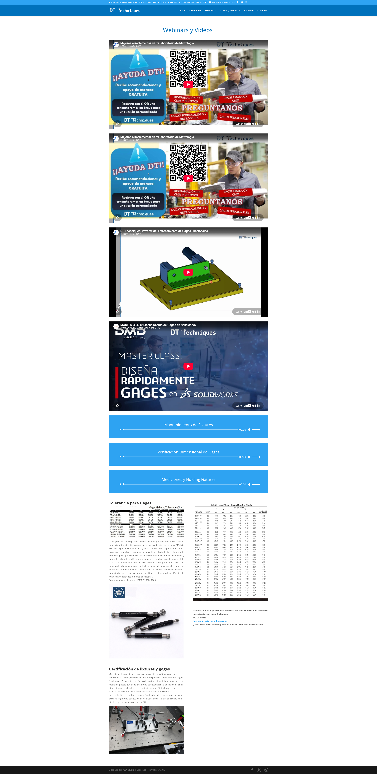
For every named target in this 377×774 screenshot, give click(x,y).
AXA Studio (129, 769)
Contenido (262, 10)
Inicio (183, 10)
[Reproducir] (120, 429)
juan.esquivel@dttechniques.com (210, 621)
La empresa (195, 10)
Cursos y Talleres (229, 10)
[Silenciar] (249, 429)
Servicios (209, 10)
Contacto (249, 10)
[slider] (255, 429)
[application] (188, 429)
